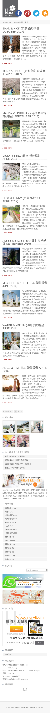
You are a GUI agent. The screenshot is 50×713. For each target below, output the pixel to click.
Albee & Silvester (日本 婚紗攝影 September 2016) (24, 242)
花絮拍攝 (8, 537)
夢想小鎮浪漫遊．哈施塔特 (15, 456)
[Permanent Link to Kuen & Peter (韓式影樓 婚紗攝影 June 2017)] (37, 433)
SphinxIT (40, 707)
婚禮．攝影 (9, 541)
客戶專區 (8, 559)
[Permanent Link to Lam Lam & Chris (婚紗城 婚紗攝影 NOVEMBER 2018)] (23, 447)
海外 (8, 512)
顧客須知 (8, 654)
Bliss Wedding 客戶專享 (16, 634)
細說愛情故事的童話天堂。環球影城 (18, 464)
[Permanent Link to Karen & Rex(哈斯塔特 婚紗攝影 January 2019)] (23, 433)
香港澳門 (9, 515)
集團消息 (8, 548)
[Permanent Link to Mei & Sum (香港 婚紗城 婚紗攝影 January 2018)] (9, 447)
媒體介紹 (8, 544)
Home (14, 22)
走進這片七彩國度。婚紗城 (15, 468)
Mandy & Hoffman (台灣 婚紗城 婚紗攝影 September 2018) (24, 115)
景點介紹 (8, 552)
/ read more (7, 63)
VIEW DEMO (16, 629)
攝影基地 (9, 519)
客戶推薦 (20, 22)
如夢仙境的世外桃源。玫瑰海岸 (16, 460)
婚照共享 (8, 508)
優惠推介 (8, 556)
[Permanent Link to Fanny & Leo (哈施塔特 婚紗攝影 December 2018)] (9, 433)
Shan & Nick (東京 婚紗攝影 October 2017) (20, 30)
